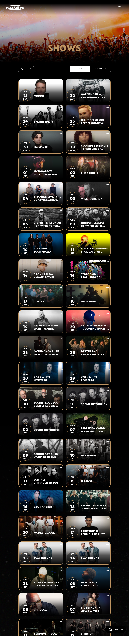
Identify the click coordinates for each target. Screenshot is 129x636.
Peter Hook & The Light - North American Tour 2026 (46, 327)
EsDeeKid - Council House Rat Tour (94, 429)
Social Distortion (94, 403)
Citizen (39, 301)
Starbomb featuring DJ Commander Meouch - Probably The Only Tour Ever (90, 275)
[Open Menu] (119, 8)
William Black (91, 198)
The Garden (89, 172)
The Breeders (43, 121)
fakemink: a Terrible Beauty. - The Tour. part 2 (94, 532)
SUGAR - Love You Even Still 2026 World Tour (46, 404)
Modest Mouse (44, 532)
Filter (28, 68)
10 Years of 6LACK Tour (89, 584)
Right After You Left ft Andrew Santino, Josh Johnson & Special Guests (94, 121)
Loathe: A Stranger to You (46, 481)
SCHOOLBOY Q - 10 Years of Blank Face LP (46, 455)
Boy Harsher (43, 506)
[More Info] (60, 82)
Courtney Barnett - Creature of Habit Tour (94, 147)
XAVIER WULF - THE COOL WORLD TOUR (47, 584)
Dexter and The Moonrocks (92, 352)
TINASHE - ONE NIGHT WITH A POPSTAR (90, 609)
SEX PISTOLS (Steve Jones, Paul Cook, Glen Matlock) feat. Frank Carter (95, 507)
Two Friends (43, 558)
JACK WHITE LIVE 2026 (42, 378)
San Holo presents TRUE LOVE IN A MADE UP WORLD (94, 250)
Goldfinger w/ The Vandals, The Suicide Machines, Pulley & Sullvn (94, 95)
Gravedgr (88, 301)
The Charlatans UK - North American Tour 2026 (47, 198)
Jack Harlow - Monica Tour (44, 275)
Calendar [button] (100, 68)
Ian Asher (41, 147)
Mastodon (88, 455)
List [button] (80, 68)
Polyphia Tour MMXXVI (43, 250)
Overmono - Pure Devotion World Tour (46, 352)
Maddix (39, 95)
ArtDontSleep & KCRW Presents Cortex (92, 224)
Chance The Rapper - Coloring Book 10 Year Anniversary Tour (95, 327)
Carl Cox (40, 609)
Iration (86, 481)
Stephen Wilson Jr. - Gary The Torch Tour (48, 224)
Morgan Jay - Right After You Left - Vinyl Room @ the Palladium (46, 172)
